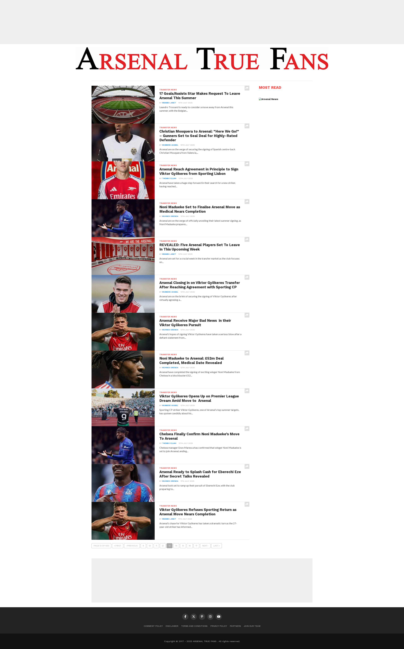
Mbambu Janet (169, 103)
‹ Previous (132, 545)
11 (156, 545)
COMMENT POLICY (153, 626)
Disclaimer (172, 626)
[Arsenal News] (268, 99)
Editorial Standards (200, 76)
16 (190, 545)
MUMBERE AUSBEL (170, 145)
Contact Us (224, 76)
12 (163, 545)
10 (150, 545)
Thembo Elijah (169, 179)
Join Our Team (252, 626)
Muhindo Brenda (170, 216)
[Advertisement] (202, 22)
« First (117, 545)
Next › (205, 545)
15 (183, 545)
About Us (178, 76)
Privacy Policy (218, 626)
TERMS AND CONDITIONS (194, 626)
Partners (235, 626)
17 (196, 545)
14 (176, 545)
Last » (216, 545)
